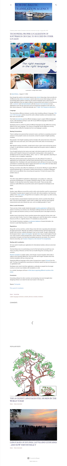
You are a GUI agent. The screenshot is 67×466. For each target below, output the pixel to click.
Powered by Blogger (35, 458)
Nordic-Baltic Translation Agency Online (32, 9)
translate (35, 296)
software (31, 296)
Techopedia (17, 284)
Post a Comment (18, 404)
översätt (26, 296)
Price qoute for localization (17, 288)
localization (21, 296)
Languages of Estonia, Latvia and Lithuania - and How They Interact (33, 443)
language (15, 296)
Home (17, 22)
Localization (16, 103)
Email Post (16, 294)
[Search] (56, 4)
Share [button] (11, 294)
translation (40, 296)
